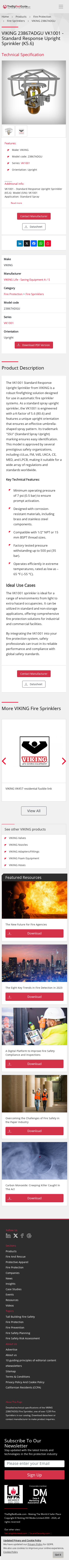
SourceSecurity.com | (40, 1533)
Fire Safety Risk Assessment (23, 1338)
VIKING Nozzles (18, 844)
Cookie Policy (10, 1552)
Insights (10, 1283)
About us (11, 1355)
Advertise (11, 1349)
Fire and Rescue (16, 1256)
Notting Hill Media (26, 1517)
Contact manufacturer (33, 216)
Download (34, 933)
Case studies (14, 1289)
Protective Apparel (17, 1262)
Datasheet (36, 226)
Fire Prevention (15, 1327)
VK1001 (25, 163)
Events (10, 1294)
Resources (12, 1300)
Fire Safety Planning (18, 1333)
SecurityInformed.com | (16, 1533)
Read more (16, 203)
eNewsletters (14, 1366)
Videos (10, 1305)
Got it (58, 1554)
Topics (10, 1311)
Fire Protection (15, 1267)
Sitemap (11, 1371)
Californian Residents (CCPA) (23, 1387)
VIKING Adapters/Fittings (24, 851)
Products (11, 1251)
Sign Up (34, 1475)
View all (33, 810)
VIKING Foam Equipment (24, 858)
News (9, 1278)
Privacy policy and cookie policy (25, 1382)
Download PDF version (36, 345)
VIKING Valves (17, 838)
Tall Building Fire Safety (20, 1316)
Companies (13, 1273)
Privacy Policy (35, 1544)
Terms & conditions (18, 1376)
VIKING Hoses (17, 865)
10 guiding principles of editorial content (31, 1360)
